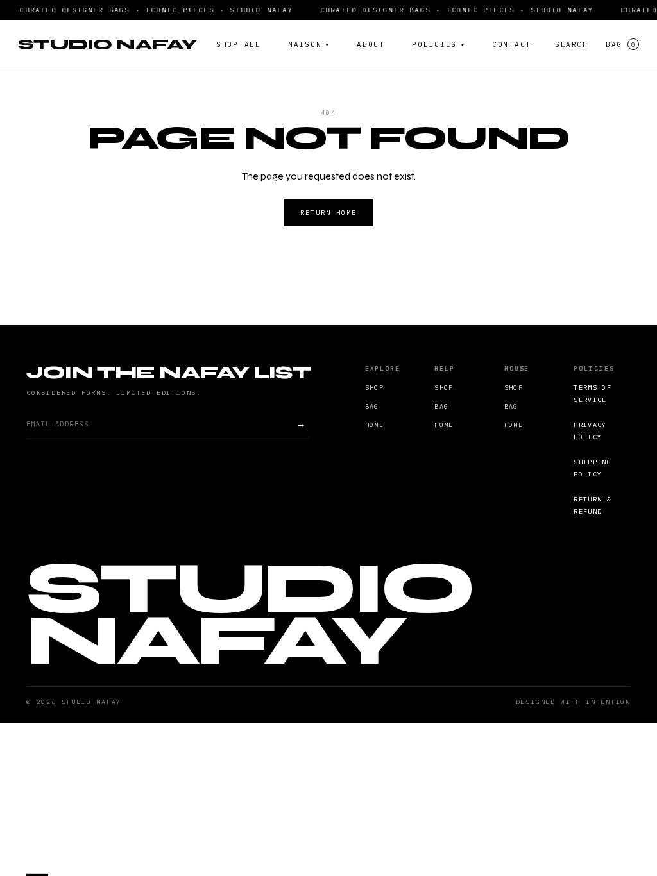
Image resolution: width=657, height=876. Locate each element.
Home (374, 425)
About (371, 44)
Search (571, 44)
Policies (438, 44)
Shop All (238, 44)
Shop (374, 387)
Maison (309, 44)
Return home (328, 212)
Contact (511, 44)
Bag (620, 44)
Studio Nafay (107, 44)
